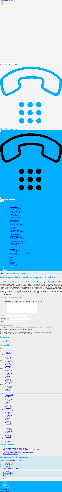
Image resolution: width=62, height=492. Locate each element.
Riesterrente (13, 247)
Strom (11, 257)
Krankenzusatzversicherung (17, 234)
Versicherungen (7, 341)
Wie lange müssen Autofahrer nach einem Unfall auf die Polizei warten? (21, 449)
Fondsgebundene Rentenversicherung (19, 253)
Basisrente (12, 249)
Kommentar (3, 313)
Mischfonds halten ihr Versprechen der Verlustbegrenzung (18, 452)
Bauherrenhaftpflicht (15, 225)
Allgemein (6, 340)
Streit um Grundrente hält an (10, 454)
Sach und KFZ (10, 205)
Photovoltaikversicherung (16, 224)
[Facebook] (3, 478)
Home (1, 273)
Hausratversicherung (15, 220)
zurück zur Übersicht (5, 294)
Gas (11, 259)
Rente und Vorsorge (11, 240)
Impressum (6, 485)
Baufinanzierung (14, 227)
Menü (2, 201)
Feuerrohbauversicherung (16, 231)
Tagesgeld (12, 263)
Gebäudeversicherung (15, 221)
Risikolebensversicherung (16, 243)
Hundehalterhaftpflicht (15, 211)
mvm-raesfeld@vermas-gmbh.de (12, 468)
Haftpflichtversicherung (16, 210)
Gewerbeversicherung (15, 217)
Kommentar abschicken (6, 324)
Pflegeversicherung (14, 236)
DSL (11, 260)
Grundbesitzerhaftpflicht (16, 223)
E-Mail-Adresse (4, 318)
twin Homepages (4, 491)
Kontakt (5, 270)
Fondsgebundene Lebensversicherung (19, 252)
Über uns (5, 269)
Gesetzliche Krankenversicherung (18, 238)
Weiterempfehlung (8, 473)
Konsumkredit (13, 265)
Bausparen (12, 228)
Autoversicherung (14, 207)
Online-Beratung (7, 266)
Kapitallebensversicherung (16, 254)
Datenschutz (29, 329)
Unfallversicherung (14, 214)
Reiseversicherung (14, 215)
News (4, 267)
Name (2, 315)
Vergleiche (6, 204)
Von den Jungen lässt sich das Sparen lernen (14, 448)
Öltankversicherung (15, 230)
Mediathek (6, 475)
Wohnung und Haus (11, 218)
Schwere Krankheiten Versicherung (19, 246)
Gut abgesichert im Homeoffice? (11, 451)
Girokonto (12, 262)
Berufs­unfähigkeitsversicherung (18, 241)
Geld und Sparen (10, 256)
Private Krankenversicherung (17, 237)
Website (2, 321)
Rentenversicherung (15, 250)
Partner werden (7, 474)
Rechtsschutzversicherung (16, 212)
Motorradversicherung (15, 208)
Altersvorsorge (13, 244)
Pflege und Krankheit (11, 233)
